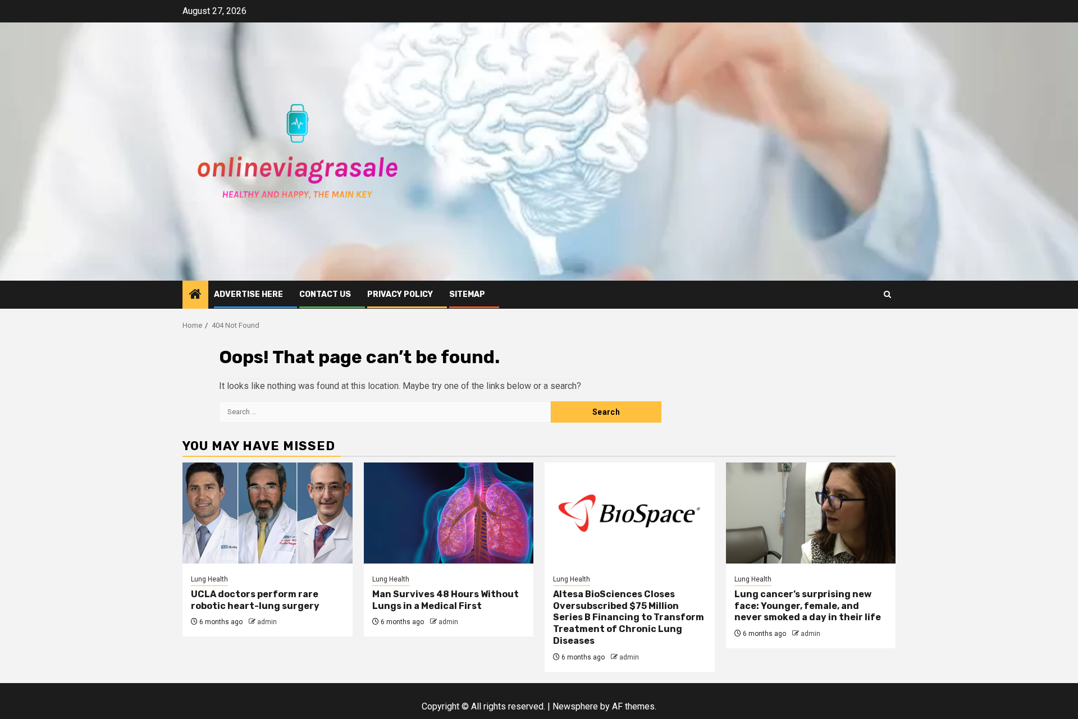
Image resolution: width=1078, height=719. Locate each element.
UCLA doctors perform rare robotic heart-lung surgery (255, 600)
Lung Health (209, 579)
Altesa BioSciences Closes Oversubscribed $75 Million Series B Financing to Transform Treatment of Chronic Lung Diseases (628, 617)
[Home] (195, 295)
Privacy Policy (400, 294)
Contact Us (325, 294)
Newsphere (575, 706)
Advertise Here (248, 294)
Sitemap (467, 294)
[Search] (887, 294)
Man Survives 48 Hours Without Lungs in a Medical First (445, 600)
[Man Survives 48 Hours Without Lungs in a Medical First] (449, 513)
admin (267, 622)
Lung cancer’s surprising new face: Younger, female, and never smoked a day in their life (807, 606)
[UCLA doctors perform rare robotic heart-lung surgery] (267, 513)
